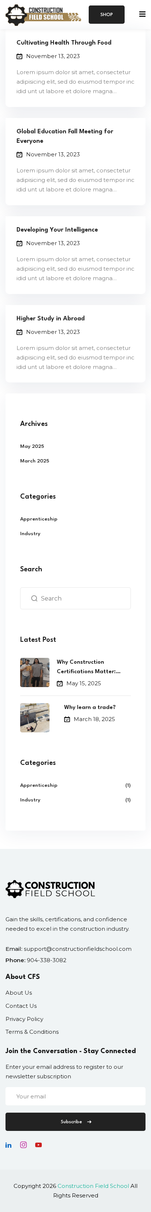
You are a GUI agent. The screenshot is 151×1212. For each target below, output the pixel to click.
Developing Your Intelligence (57, 230)
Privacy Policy (24, 1018)
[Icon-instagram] (23, 1144)
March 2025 (34, 461)
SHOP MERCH (107, 18)
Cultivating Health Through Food (63, 43)
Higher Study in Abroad (50, 319)
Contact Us (21, 1005)
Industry (30, 533)
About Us (18, 992)
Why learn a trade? (90, 707)
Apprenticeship (39, 519)
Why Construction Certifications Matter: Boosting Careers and (86, 668)
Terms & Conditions (32, 1031)
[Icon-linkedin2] (8, 1144)
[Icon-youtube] (38, 1144)
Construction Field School (93, 1185)
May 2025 (32, 446)
